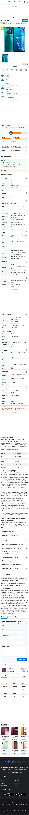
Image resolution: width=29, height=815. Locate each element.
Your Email (5, 635)
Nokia (5, 693)
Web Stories (4, 785)
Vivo (5, 680)
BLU (24, 696)
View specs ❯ (10, 671)
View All (25, 676)
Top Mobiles (4, 783)
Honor (5, 686)
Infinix (24, 690)
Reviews (17, 780)
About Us (4, 804)
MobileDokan (23, 802)
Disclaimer (17, 804)
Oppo (5, 683)
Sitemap (14, 807)
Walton (14, 693)
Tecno (5, 690)
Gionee (2, 72)
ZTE (14, 690)
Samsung (23, 680)
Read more (17, 409)
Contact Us (24, 804)
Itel (14, 696)
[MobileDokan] (14, 2)
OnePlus (24, 693)
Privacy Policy (11, 804)
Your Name (5, 630)
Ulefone (5, 696)
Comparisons (18, 783)
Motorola (14, 686)
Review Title (6, 641)
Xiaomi (14, 680)
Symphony (24, 686)
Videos (16, 785)
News (2, 780)
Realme (24, 683)
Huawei (14, 683)
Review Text (6, 646)
